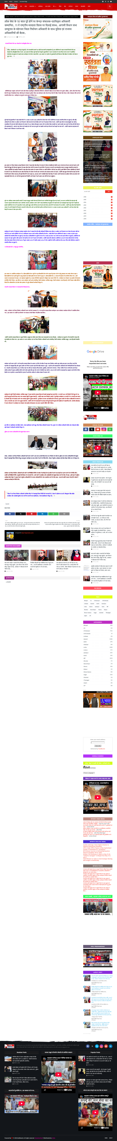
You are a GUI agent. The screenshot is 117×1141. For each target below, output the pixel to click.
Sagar (95, 612)
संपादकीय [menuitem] (83, 6)
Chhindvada (105, 600)
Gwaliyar (104, 603)
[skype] (97, 1046)
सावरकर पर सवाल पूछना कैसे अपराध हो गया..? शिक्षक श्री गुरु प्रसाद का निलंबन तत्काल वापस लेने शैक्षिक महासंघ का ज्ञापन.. (97, 167)
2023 (98, 205)
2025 (98, 199)
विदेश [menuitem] (60, 6)
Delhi (98, 603)
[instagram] (108, 1)
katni (103, 606)
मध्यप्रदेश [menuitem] (32, 6)
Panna (100, 609)
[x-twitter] (105, 1)
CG (91, 600)
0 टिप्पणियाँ (93, 984)
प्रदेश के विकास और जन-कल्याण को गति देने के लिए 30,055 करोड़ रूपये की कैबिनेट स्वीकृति (97, 822)
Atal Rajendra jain (11, 37)
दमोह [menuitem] (26, 6)
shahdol (101, 612)
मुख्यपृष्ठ (7, 16)
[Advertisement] (97, 303)
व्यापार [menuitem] (76, 6)
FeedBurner (101, 749)
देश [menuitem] (54, 6)
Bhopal (86, 600)
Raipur (105, 609)
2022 (98, 207)
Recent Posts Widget (86, 1033)
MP (107, 606)
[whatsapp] (109, 429)
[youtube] (111, 1)
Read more (99, 982)
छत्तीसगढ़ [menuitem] (40, 6)
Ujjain (85, 615)
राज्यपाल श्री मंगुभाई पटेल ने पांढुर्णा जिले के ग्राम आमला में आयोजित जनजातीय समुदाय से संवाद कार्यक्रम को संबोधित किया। (96, 889)
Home (6, 1)
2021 (98, 210)
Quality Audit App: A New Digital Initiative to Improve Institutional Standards (96, 845)
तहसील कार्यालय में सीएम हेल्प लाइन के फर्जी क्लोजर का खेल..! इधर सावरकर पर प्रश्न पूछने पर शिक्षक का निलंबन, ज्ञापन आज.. (101, 568)
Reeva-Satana (87, 612)
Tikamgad (108, 612)
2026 (98, 197)
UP (90, 615)
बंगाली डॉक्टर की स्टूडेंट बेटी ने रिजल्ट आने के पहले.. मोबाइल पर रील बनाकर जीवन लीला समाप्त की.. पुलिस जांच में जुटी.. (25, 1069)
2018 (98, 218)
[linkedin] (110, 1046)
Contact (16, 1)
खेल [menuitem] (65, 6)
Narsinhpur (93, 609)
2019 (98, 216)
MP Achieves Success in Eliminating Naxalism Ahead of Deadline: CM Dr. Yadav (96, 851)
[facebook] (102, 1)
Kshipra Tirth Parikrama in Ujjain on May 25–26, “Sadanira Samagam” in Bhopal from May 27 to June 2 (97, 855)
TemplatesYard (39, 1138)
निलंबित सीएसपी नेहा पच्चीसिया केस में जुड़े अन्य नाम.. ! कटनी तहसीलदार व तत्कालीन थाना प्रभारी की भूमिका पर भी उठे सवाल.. (41, 565)
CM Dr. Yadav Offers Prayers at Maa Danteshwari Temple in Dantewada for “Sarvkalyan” (97, 848)
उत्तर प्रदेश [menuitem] (47, 6)
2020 (98, 213)
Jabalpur (97, 606)
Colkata (86, 603)
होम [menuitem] (21, 6)
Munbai (86, 609)
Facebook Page (23, 1)
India (85, 606)
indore (91, 606)
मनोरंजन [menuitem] (70, 6)
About (10, 1)
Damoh (12, 16)
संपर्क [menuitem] (89, 6)
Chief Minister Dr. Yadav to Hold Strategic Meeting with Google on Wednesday (97, 859)
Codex (53, 1138)
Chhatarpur (97, 600)
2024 (98, 202)
